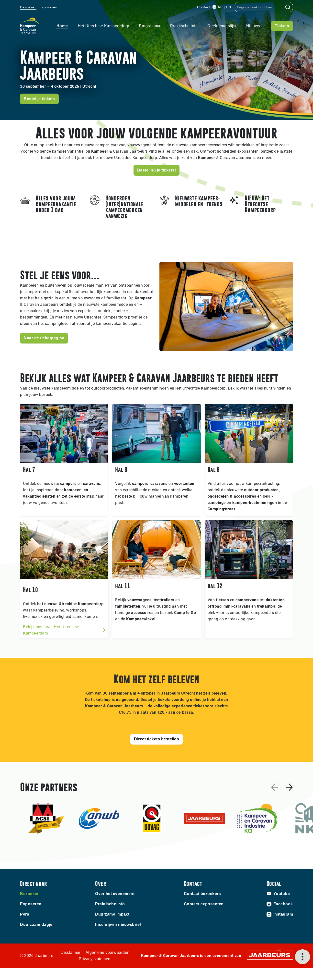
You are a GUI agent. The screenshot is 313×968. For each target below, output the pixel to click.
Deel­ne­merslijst (221, 26)
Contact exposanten (204, 904)
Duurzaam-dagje (36, 924)
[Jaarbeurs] (270, 955)
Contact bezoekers (202, 894)
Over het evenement (114, 894)
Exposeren (48, 7)
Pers (24, 914)
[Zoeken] (288, 7)
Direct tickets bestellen (156, 739)
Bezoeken (28, 7)
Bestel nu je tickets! (156, 170)
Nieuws (253, 26)
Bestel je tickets (39, 99)
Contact (203, 7)
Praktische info (184, 26)
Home (62, 26)
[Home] (30, 26)
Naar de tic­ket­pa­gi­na (44, 338)
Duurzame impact (112, 914)
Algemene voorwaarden (108, 952)
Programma (149, 26)
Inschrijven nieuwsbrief (118, 924)
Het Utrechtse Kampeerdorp (103, 26)
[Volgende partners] (289, 787)
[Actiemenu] (302, 956)
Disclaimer (70, 952)
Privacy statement (95, 959)
